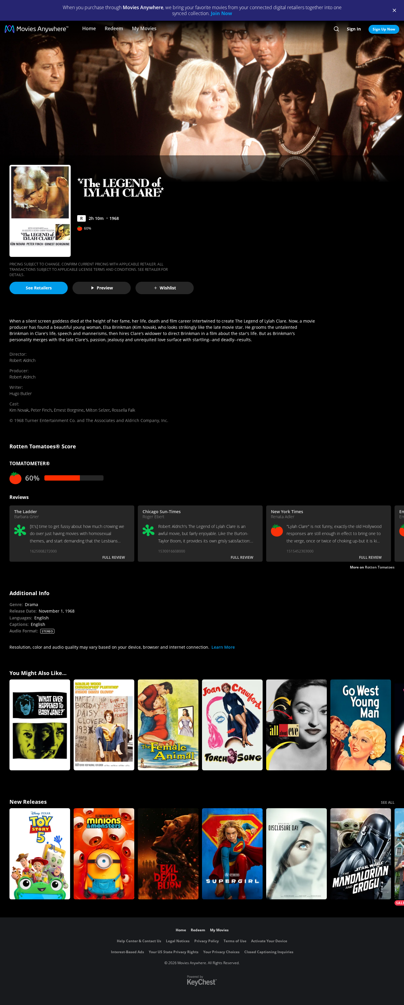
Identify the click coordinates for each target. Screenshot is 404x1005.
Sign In (354, 29)
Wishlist (168, 288)
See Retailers (39, 288)
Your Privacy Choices (221, 951)
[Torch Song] (232, 725)
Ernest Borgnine (69, 410)
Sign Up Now (384, 29)
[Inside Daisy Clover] (104, 725)
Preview (105, 288)
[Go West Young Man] (360, 725)
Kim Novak (19, 410)
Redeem (114, 28)
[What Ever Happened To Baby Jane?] (39, 725)
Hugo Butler (20, 393)
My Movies (144, 28)
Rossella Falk (123, 410)
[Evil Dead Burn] (168, 853)
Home (89, 28)
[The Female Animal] (168, 725)
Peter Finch (41, 410)
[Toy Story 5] (39, 853)
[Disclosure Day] (296, 853)
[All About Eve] (296, 725)
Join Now (221, 13)
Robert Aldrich (22, 360)
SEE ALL (388, 802)
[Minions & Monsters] (104, 853)
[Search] (336, 29)
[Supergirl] (232, 853)
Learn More (223, 647)
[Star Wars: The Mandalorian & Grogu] (360, 853)
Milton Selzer (98, 410)
